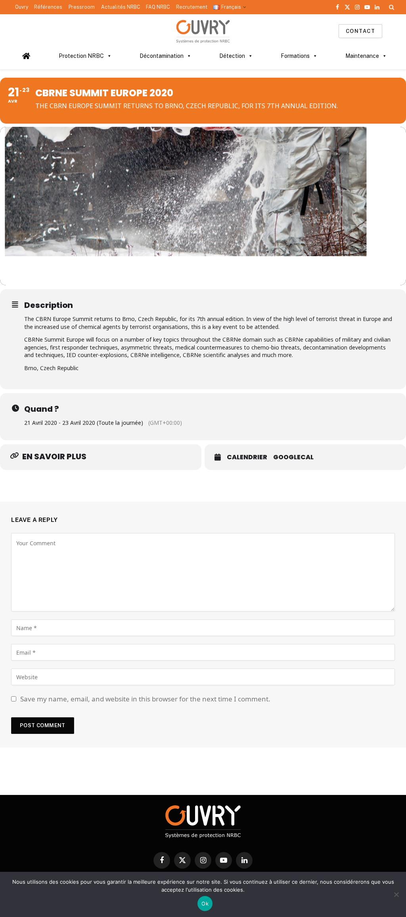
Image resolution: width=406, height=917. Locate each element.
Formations (295, 56)
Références (48, 7)
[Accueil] (26, 56)
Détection (232, 56)
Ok (205, 903)
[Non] (396, 894)
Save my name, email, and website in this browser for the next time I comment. (145, 698)
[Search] (390, 7)
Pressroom (82, 7)
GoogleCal (293, 457)
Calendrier (247, 457)
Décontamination (162, 56)
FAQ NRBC (158, 7)
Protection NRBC (81, 56)
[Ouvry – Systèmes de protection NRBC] (203, 31)
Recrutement (191, 7)
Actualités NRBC (120, 7)
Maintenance (362, 56)
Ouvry (21, 7)
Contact (360, 31)
